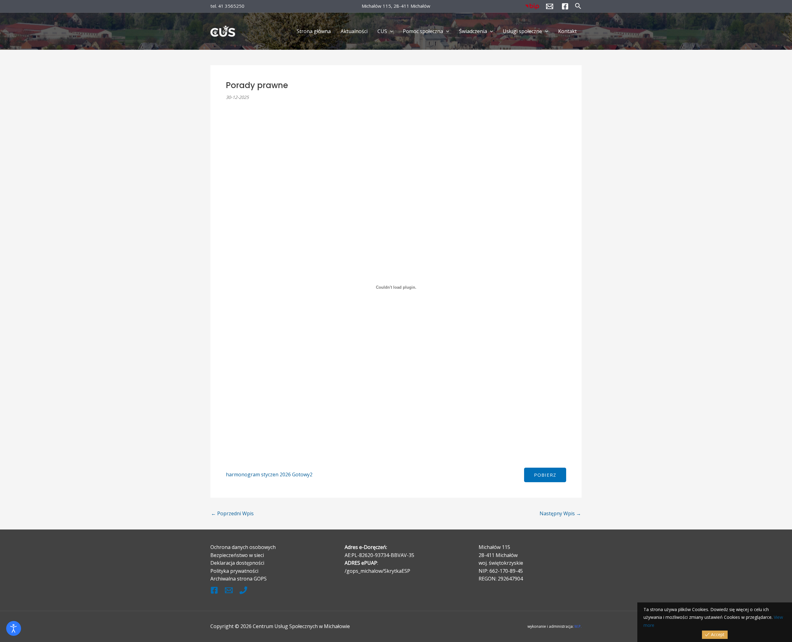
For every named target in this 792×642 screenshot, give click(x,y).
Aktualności (354, 31)
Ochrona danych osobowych (243, 547)
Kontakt (567, 31)
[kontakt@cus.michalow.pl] (549, 6)
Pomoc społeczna (423, 31)
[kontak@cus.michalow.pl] (229, 590)
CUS (382, 31)
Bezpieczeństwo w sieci (237, 555)
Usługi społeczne (522, 31)
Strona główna (314, 31)
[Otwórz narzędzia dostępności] (13, 628)
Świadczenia (473, 31)
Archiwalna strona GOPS (238, 578)
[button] (578, 6)
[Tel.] (243, 590)
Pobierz (545, 475)
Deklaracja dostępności (237, 562)
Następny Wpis (560, 513)
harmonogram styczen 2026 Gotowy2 (269, 474)
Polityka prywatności (234, 571)
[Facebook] (565, 6)
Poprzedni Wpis (232, 513)
